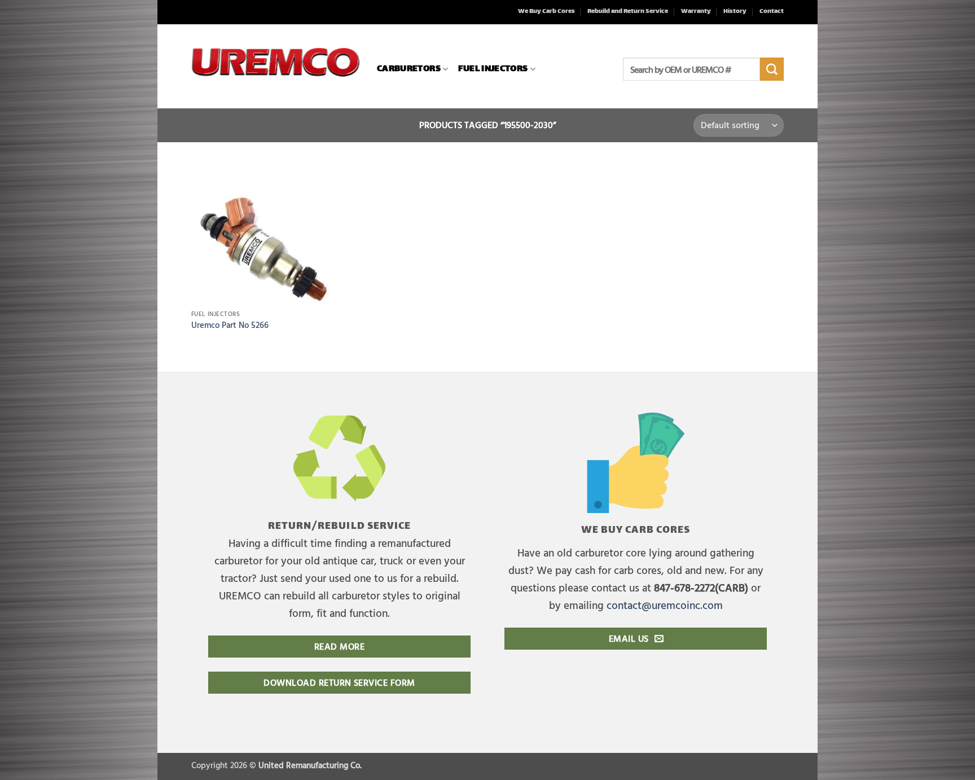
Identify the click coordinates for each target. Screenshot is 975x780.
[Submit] (772, 69)
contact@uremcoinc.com (665, 605)
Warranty (696, 11)
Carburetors (409, 69)
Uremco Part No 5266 (230, 325)
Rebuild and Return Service (627, 11)
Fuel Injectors (493, 69)
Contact (771, 11)
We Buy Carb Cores (546, 11)
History (734, 11)
